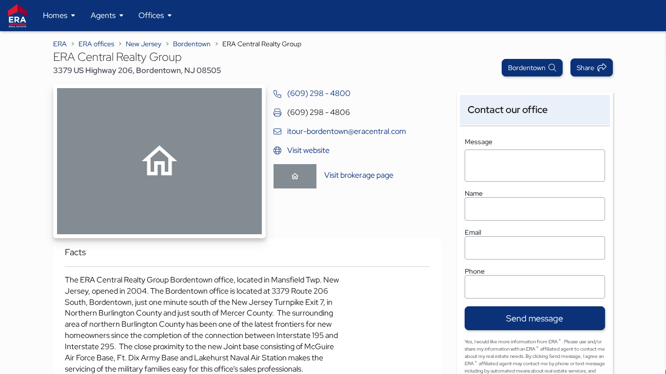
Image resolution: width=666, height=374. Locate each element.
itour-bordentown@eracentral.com (346, 131)
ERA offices (96, 43)
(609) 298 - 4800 (319, 93)
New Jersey (143, 43)
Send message (534, 318)
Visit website (308, 150)
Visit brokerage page (358, 175)
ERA (60, 43)
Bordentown (192, 43)
